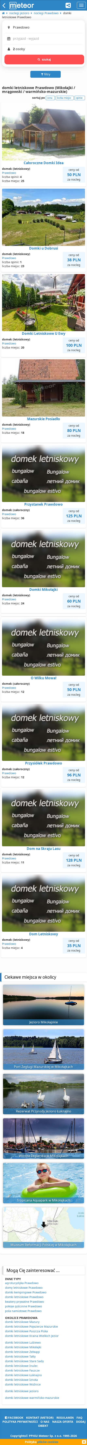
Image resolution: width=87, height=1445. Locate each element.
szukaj (46, 59)
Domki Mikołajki (43, 589)
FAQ (79, 1417)
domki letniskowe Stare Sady (24, 1361)
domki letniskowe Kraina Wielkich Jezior (32, 1336)
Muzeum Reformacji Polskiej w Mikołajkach (44, 1245)
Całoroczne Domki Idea (44, 163)
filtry (46, 74)
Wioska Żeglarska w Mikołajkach (43, 1156)
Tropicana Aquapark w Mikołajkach (43, 1200)
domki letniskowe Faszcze (22, 1370)
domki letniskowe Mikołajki (23, 1347)
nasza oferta (62, 1422)
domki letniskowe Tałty (20, 1356)
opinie (79, 98)
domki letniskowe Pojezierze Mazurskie (31, 1326)
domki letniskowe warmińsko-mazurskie (32, 1398)
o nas (44, 1422)
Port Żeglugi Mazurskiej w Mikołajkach (43, 1066)
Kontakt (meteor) (40, 1417)
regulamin (65, 1417)
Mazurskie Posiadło (43, 419)
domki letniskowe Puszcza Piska (26, 1331)
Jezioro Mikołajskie (43, 1022)
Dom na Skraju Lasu (43, 848)
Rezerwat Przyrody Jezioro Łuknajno (43, 1111)
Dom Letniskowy (43, 934)
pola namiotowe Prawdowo (23, 1311)
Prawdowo (9, 173)
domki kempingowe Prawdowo (25, 1292)
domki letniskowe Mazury (22, 1322)
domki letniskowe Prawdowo (24, 1297)
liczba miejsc (64, 98)
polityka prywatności (20, 1422)
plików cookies (47, 1442)
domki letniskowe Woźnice (23, 1384)
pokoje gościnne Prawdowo (23, 1306)
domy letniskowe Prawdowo (23, 1288)
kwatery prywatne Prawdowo (24, 1302)
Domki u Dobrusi (43, 248)
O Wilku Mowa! (43, 678)
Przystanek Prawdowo (43, 504)
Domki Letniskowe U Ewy (43, 333)
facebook (15, 1417)
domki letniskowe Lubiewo (23, 1342)
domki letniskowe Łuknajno (23, 1375)
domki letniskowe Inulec (21, 1366)
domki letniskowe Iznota (21, 1380)
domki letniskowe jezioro (21, 1391)
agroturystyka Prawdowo (21, 1283)
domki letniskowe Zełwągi (22, 1352)
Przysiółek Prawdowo (43, 763)
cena (49, 98)
